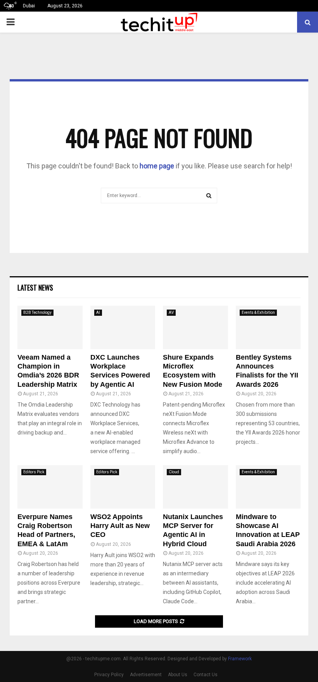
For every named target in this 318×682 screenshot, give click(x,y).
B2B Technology (37, 312)
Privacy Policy (109, 674)
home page (157, 166)
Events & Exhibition (258, 312)
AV (171, 312)
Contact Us (206, 674)
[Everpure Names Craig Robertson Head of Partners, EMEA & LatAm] (50, 487)
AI (98, 312)
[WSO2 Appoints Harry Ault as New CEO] (123, 487)
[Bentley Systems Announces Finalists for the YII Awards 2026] (268, 327)
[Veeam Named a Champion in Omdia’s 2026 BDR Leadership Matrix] (50, 327)
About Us (177, 674)
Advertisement (146, 674)
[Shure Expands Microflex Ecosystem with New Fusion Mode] (195, 327)
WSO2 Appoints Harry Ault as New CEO (120, 526)
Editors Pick (33, 472)
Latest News (35, 287)
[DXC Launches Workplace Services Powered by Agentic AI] (123, 327)
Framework (240, 658)
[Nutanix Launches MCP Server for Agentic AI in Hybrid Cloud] (195, 487)
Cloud (174, 472)
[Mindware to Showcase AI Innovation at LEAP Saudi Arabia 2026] (268, 487)
